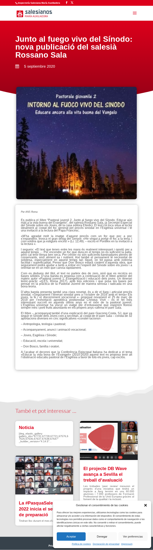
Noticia (26, 427)
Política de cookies (81, 544)
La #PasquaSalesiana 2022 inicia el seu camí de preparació (43, 508)
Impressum (126, 544)
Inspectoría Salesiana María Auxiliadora (39, 3)
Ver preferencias (133, 536)
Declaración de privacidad (106, 544)
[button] (145, 505)
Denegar (102, 536)
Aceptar (71, 536)
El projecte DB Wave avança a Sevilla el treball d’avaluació (105, 474)
